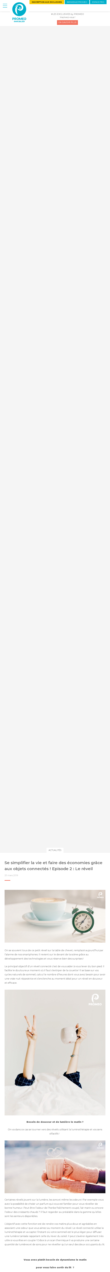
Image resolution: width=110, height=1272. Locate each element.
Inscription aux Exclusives (47, 2)
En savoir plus (67, 22)
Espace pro (98, 2)
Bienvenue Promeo (77, 2)
